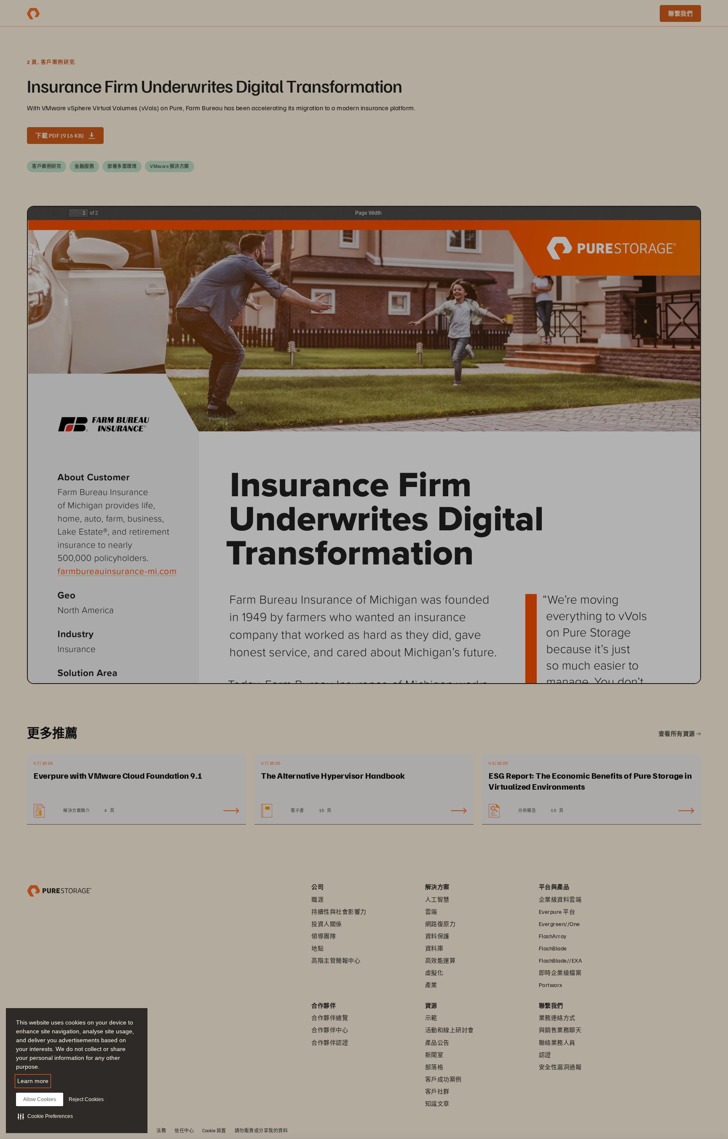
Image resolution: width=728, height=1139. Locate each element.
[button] (45, 1116)
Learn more (32, 1081)
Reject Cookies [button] (86, 1099)
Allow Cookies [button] (39, 1099)
